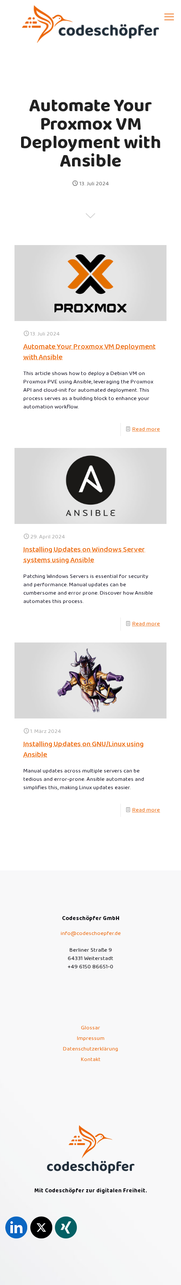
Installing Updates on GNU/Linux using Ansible (83, 749)
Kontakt (91, 1059)
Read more (146, 429)
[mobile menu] (169, 17)
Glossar (90, 1028)
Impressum (91, 1038)
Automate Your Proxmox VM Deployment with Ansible (89, 352)
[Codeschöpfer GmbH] (90, 24)
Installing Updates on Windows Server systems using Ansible (84, 555)
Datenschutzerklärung (90, 1049)
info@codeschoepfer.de (91, 933)
